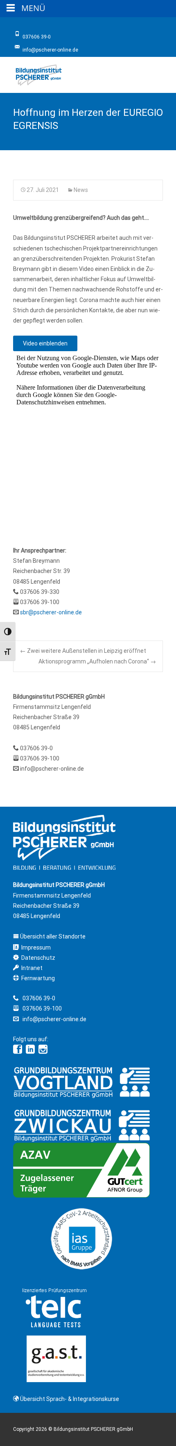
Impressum (36, 947)
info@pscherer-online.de (52, 768)
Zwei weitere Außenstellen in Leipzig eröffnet (83, 650)
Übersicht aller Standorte (52, 936)
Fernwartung (38, 978)
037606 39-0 (36, 748)
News (81, 190)
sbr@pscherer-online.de (51, 612)
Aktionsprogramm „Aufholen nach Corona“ (97, 661)
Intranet (32, 968)
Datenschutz (38, 957)
